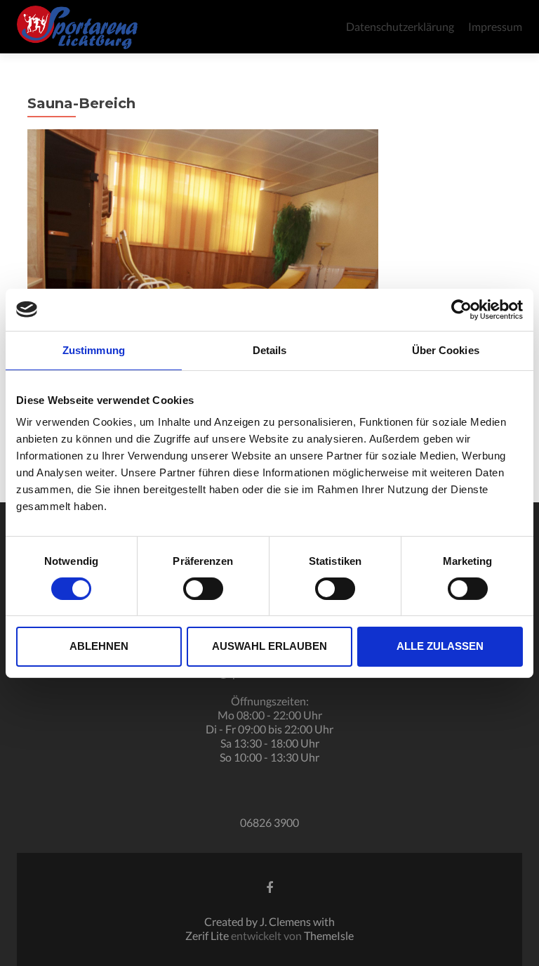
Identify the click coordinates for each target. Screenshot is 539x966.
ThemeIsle (329, 935)
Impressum (495, 26)
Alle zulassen (440, 646)
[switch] (203, 588)
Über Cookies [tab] (445, 349)
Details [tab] (270, 349)
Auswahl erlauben (269, 646)
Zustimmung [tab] (93, 349)
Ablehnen (98, 646)
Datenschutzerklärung (400, 26)
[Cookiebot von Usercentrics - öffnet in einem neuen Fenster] (461, 309)
